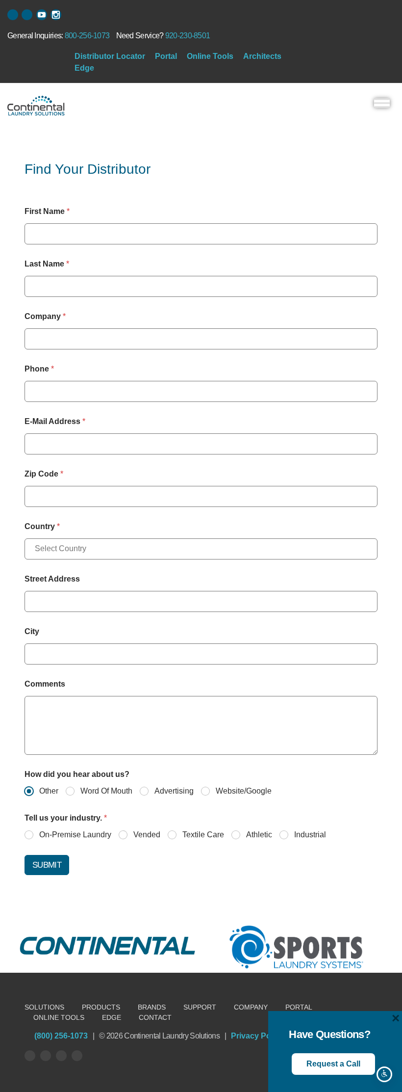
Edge (84, 68)
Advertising (174, 791)
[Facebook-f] (12, 14)
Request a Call (333, 1064)
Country (42, 526)
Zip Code (44, 474)
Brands (152, 1007)
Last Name (47, 264)
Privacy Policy (257, 1036)
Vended (146, 834)
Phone (39, 369)
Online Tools (210, 56)
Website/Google (244, 791)
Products (101, 1007)
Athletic (259, 834)
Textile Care (203, 834)
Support (199, 1007)
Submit (46, 865)
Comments (45, 684)
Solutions (44, 1007)
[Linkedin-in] (27, 14)
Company (45, 316)
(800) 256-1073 (61, 1036)
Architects (262, 56)
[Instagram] (77, 1055)
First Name (47, 211)
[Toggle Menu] (382, 102)
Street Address (52, 579)
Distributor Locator (110, 56)
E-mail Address (55, 421)
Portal (166, 56)
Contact (155, 1017)
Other (48, 791)
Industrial (310, 834)
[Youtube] (61, 1055)
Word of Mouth (106, 791)
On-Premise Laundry (75, 834)
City (32, 631)
